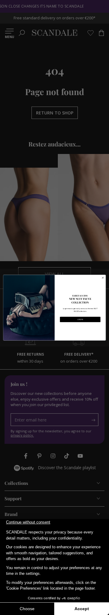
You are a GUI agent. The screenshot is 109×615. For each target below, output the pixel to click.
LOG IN (80, 319)
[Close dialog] (103, 278)
